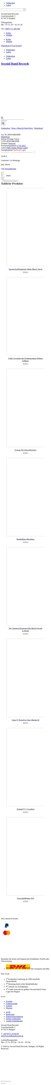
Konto (8, 33)
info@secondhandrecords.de (12, 1035)
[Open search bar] (2, 118)
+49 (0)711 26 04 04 (11, 1033)
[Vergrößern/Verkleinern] (2, 1079)
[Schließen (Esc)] (9, 1079)
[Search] (3, 123)
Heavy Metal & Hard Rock (22, 128)
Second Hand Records (15, 63)
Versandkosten (10, 169)
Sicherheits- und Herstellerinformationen (17, 152)
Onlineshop (10, 3)
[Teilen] (7, 1079)
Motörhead (38, 128)
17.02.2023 (21, 146)
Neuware (11, 143)
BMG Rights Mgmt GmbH (17, 148)
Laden (8, 5)
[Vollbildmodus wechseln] (4, 1079)
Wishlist (9, 35)
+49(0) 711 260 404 (12, 29)
